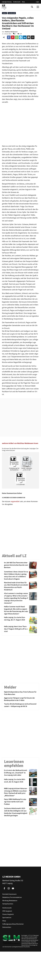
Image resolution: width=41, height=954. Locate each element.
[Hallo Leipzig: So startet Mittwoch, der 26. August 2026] (32, 782)
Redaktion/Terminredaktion (12, 897)
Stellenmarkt (16, 2)
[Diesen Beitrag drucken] (28, 37)
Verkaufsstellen (7, 904)
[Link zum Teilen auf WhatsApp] (17, 37)
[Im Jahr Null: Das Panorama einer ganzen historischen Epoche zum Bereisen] (32, 565)
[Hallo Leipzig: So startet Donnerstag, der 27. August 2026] (32, 620)
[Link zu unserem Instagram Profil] (9, 888)
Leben (4, 13)
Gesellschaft (11, 13)
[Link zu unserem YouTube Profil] (13, 888)
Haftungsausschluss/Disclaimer (13, 924)
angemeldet (15, 501)
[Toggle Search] (32, 6)
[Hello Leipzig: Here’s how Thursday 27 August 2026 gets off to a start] (32, 629)
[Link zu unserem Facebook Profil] (4, 888)
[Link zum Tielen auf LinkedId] (24, 37)
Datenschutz (6, 927)
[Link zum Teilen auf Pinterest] (13, 37)
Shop (23, 2)
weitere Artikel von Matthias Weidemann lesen (20, 443)
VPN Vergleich (7, 911)
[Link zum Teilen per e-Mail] (32, 37)
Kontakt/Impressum (9, 894)
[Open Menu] (38, 7)
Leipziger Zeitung (7, 2)
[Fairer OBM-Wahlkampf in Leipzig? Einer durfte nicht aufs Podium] (32, 802)
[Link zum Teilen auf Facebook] (9, 37)
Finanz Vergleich (8, 914)
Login (37, 2)
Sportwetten (6, 917)
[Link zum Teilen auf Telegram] (20, 37)
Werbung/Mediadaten (9, 900)
